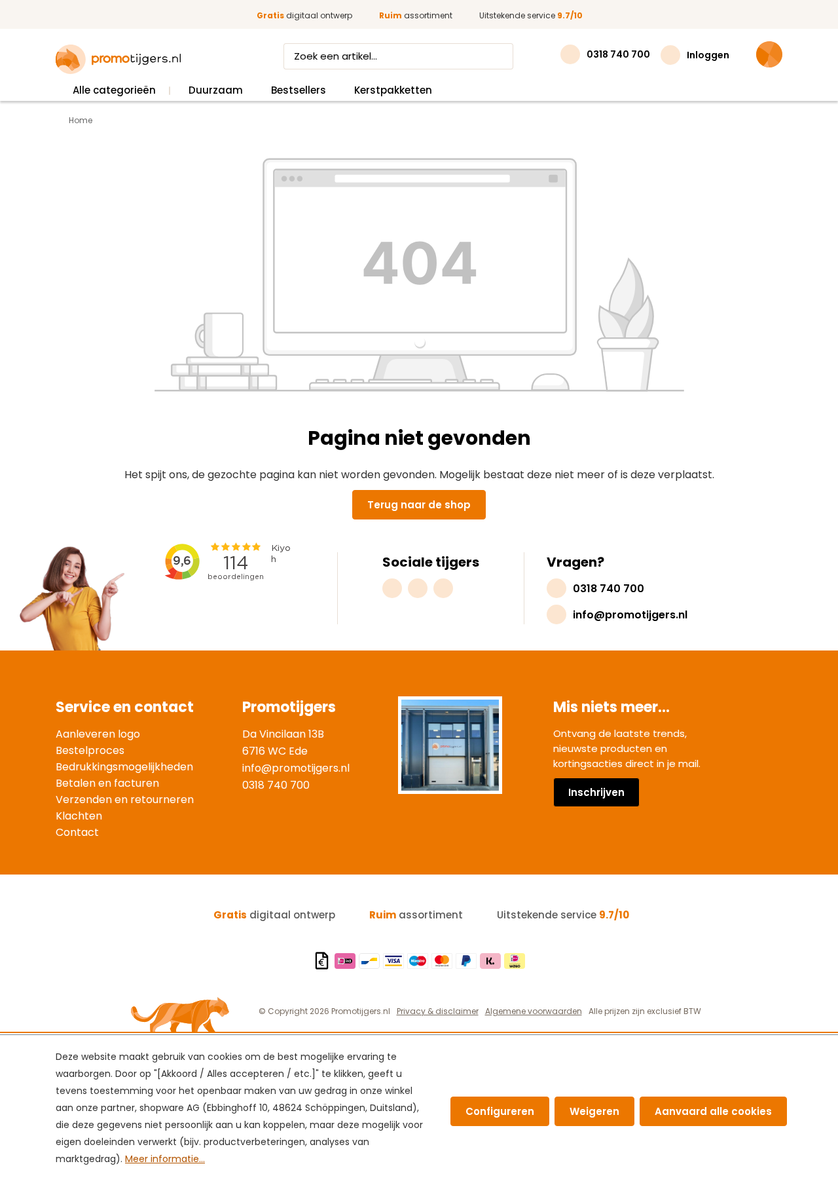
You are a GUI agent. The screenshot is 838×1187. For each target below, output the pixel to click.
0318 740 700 (276, 785)
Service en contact (125, 707)
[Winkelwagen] (769, 54)
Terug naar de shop (419, 505)
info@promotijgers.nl (296, 768)
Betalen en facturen (107, 783)
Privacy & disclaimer (438, 1011)
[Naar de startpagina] (118, 60)
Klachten (79, 815)
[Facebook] (418, 588)
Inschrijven (596, 792)
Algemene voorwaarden (533, 1011)
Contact (77, 832)
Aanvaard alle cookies (713, 1111)
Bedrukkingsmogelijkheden (124, 766)
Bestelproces (90, 750)
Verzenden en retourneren (125, 799)
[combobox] (386, 56)
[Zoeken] (500, 56)
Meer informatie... (165, 1158)
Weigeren (594, 1111)
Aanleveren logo (98, 734)
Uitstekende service (531, 15)
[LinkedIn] (443, 588)
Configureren (499, 1111)
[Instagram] (392, 588)
